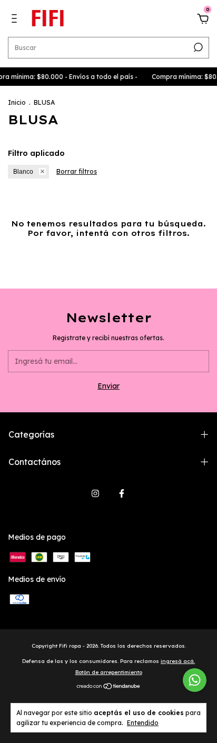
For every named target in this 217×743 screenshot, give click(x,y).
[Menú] (16, 20)
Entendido (143, 723)
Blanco (23, 171)
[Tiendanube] (109, 687)
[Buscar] (197, 47)
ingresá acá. (178, 661)
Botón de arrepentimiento (108, 672)
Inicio (17, 102)
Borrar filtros (76, 171)
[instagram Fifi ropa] (95, 493)
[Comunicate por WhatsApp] (194, 680)
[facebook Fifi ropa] (121, 493)
